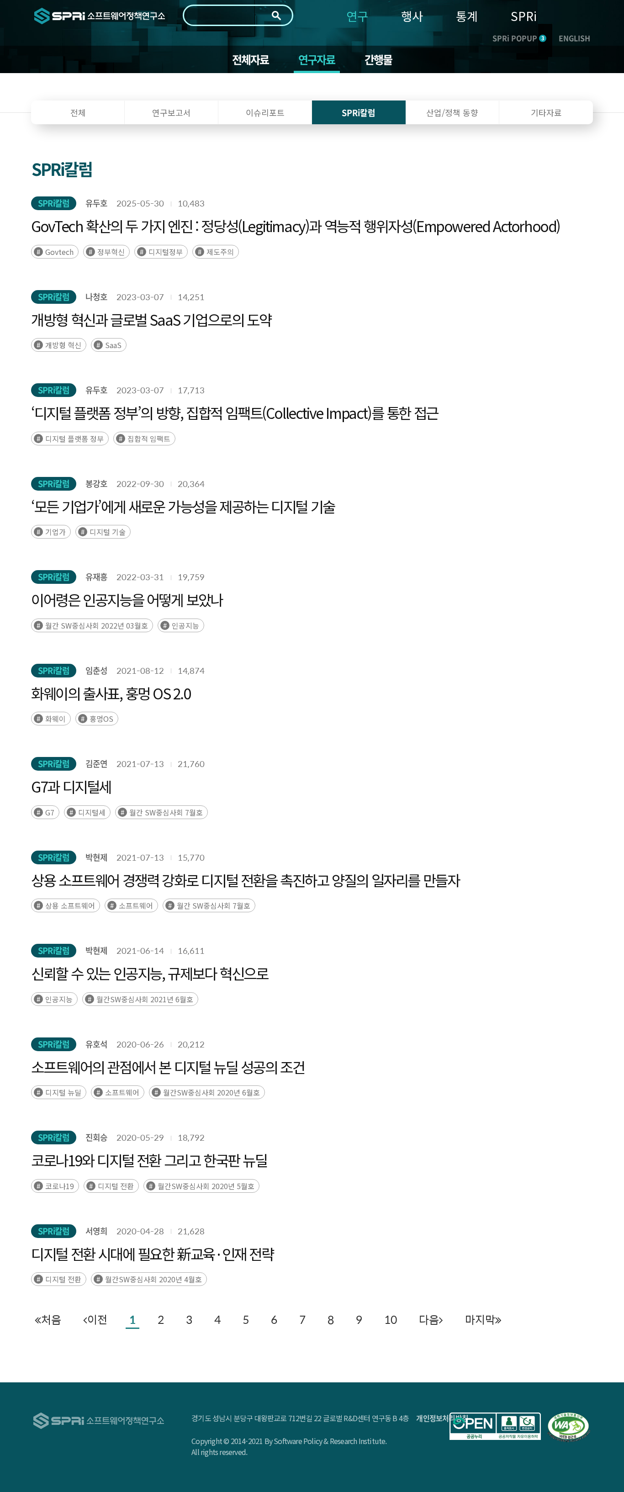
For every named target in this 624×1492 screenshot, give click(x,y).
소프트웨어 (136, 905)
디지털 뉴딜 (63, 1092)
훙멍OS (101, 718)
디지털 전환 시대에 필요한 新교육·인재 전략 (152, 1253)
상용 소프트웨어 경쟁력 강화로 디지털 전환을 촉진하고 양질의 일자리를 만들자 (245, 879)
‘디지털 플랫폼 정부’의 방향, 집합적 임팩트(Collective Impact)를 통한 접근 (234, 412)
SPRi (524, 15)
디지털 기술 (108, 531)
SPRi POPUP (518, 37)
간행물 (378, 59)
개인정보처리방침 (442, 1418)
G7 (49, 812)
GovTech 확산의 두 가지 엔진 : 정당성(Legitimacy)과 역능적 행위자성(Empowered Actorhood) (295, 225)
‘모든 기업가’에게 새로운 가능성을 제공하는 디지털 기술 (183, 506)
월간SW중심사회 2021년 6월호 (144, 999)
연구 (357, 15)
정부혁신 (111, 251)
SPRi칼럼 (53, 203)
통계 (467, 15)
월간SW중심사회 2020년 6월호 (211, 1092)
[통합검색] (276, 15)
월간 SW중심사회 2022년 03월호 (96, 625)
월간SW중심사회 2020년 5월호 (206, 1185)
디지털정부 (165, 251)
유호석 (96, 1044)
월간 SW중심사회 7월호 (166, 812)
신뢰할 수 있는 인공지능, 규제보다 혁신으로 (149, 973)
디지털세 (92, 812)
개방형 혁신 (63, 344)
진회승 (96, 1137)
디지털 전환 (116, 1185)
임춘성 (96, 670)
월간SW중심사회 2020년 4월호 (153, 1279)
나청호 (96, 297)
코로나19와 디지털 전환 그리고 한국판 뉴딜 (149, 1159)
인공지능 (185, 625)
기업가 (55, 531)
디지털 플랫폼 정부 (74, 438)
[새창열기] (495, 1426)
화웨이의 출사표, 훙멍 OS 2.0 (110, 693)
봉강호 (96, 483)
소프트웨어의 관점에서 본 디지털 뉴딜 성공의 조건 (167, 1066)
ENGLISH (574, 37)
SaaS (113, 344)
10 (390, 1319)
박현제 (96, 857)
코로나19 (59, 1185)
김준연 (96, 763)
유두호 (96, 203)
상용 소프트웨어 (70, 905)
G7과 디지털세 (71, 786)
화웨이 (55, 718)
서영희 (96, 1231)
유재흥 (96, 577)
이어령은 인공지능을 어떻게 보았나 (126, 599)
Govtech (59, 251)
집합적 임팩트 (148, 438)
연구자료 (316, 59)
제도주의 (220, 251)
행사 (412, 15)
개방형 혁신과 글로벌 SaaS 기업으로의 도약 (151, 319)
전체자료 (250, 59)
